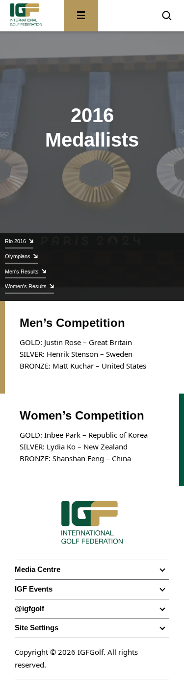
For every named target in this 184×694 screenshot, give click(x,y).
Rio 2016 (15, 241)
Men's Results (22, 271)
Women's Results (26, 286)
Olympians (17, 256)
